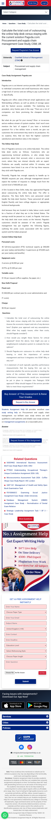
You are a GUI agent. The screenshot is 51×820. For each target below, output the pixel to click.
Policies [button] (6, 728)
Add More (42, 673)
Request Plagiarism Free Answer (25, 50)
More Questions (25, 519)
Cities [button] (5, 722)
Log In (44, 3)
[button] (3, 3)
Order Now (33, 3)
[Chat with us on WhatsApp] (4, 815)
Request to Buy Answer (25, 402)
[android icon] (37, 705)
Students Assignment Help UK (15, 409)
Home (4, 23)
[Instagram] (29, 747)
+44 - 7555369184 (26, 756)
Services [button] (7, 716)
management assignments (14, 422)
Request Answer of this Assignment (25, 440)
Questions (12, 23)
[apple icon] (13, 705)
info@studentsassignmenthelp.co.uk (26, 753)
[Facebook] (21, 747)
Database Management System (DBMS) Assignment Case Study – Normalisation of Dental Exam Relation (25, 503)
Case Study (22, 23)
